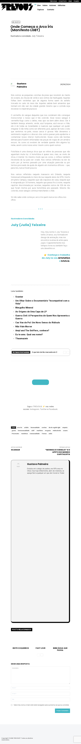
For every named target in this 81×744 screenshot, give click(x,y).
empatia (64, 427)
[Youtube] (71, 739)
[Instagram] (55, 739)
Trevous (44, 433)
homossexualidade (23, 430)
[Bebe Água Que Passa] (60, 640)
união (50, 433)
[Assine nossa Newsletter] (40, 382)
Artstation (64, 258)
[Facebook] (60, 739)
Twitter (43, 409)
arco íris (19, 427)
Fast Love (40, 648)
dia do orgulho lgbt (54, 427)
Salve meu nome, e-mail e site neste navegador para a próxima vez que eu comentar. (41, 705)
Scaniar (15, 449)
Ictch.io (65, 261)
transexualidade (35, 433)
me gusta (48, 430)
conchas (44, 427)
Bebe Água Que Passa (60, 649)
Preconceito (15, 433)
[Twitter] (66, 739)
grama (14, 430)
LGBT (33, 430)
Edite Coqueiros (21, 648)
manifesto (40, 430)
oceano (65, 430)
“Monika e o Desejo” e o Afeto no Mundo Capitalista (57, 452)
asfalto (26, 427)
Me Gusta (16, 22)
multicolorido (57, 430)
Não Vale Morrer (23, 326)
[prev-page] (38, 655)
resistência (24, 433)
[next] (68, 352)
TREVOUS (37, 406)
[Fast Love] (40, 640)
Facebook (53, 409)
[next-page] (41, 655)
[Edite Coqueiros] (21, 640)
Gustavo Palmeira (22, 85)
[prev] (64, 352)
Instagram (34, 409)
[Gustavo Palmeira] (14, 85)
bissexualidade (35, 427)
